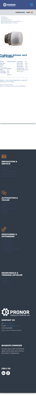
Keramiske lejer (7, 251)
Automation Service (8, 203)
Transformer (5, 212)
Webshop (5, 278)
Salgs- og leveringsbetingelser (12, 330)
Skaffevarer (5, 281)
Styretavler (5, 206)
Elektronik (5, 210)
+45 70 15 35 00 (9, 323)
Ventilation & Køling (8, 176)
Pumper (4, 169)
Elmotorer (5, 167)
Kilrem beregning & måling (11, 249)
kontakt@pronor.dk (12, 326)
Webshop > (4, 17)
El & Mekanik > (5, 18)
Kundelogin (20, 12)
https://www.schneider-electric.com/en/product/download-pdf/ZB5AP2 (13, 85)
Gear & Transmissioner (9, 171)
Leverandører (6, 283)
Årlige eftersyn (6, 240)
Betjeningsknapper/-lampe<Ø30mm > (12, 21)
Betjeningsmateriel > (6, 20)
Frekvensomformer (8, 208)
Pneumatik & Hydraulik (9, 174)
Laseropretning (7, 246)
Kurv (29, 12)
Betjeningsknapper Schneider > (9, 23)
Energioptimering (7, 244)
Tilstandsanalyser (7, 242)
